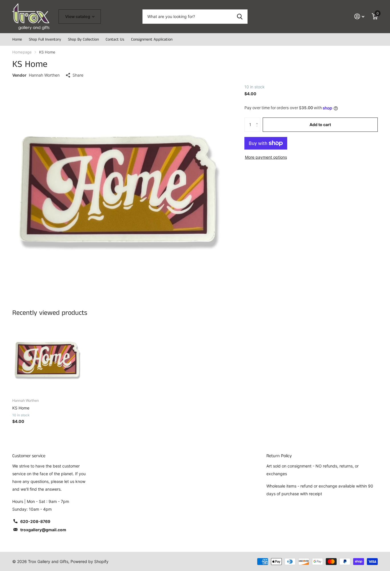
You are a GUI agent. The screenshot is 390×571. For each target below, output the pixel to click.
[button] (258, 120)
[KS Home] (47, 359)
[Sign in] (359, 16)
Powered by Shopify (89, 561)
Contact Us (115, 39)
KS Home (20, 407)
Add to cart (320, 124)
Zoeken (240, 16)
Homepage (22, 52)
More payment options (266, 157)
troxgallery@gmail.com (43, 529)
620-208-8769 (35, 521)
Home (17, 39)
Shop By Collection (83, 39)
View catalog (78, 16)
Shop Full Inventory (45, 39)
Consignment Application (151, 39)
